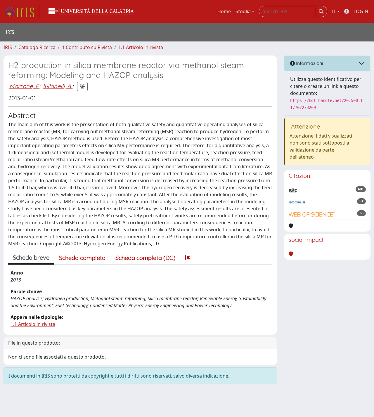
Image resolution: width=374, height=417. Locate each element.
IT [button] (334, 11)
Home (224, 11)
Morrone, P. (24, 86)
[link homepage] (21, 11)
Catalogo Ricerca (37, 47)
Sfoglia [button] (243, 11)
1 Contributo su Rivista (87, 47)
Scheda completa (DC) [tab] (145, 257)
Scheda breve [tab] (31, 257)
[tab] (188, 258)
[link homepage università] (91, 11)
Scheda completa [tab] (82, 257)
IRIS (8, 47)
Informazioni (309, 63)
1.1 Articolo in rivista (140, 47)
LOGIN (361, 11)
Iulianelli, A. (57, 86)
